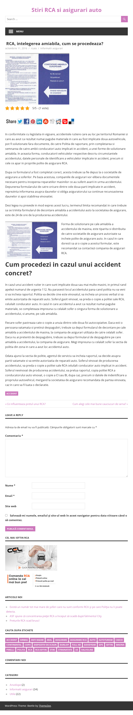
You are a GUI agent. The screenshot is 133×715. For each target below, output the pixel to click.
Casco (119, 639)
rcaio (34, 48)
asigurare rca (78, 639)
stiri (52, 649)
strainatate (65, 649)
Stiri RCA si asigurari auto (67, 9)
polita (21, 649)
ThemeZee (45, 705)
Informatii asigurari (51, 48)
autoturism (106, 639)
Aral (49, 639)
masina (120, 644)
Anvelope (15, 684)
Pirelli (10, 649)
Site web (10, 506)
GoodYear (90, 644)
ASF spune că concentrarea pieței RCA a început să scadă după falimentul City (56, 616)
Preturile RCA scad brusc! (24, 620)
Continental (14, 644)
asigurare (61, 639)
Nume (10, 485)
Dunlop (64, 644)
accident (11, 393)
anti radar (37, 639)
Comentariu (14, 435)
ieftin (109, 644)
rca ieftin (41, 649)
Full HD (76, 644)
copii (28, 644)
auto (93, 639)
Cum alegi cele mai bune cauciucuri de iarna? (99, 404)
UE (76, 649)
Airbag (24, 639)
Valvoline (87, 649)
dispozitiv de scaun (45, 644)
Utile (12, 694)
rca (30, 649)
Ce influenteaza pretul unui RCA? (26, 404)
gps (101, 644)
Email (10, 496)
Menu (20, 31)
